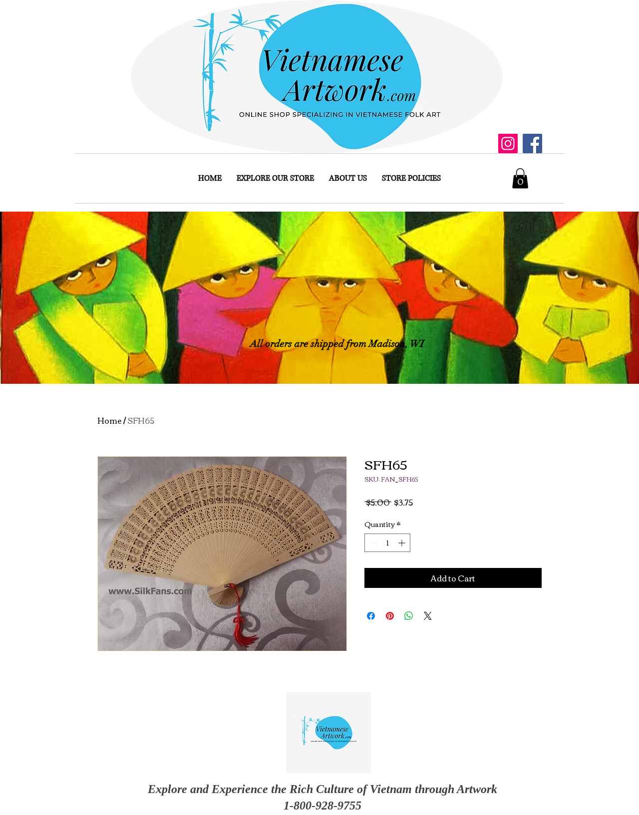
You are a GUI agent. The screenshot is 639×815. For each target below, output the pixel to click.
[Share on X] (428, 616)
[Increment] (402, 542)
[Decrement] (372, 542)
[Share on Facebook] (371, 616)
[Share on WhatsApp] (409, 616)
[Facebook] (532, 143)
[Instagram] (508, 143)
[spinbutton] (387, 542)
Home (109, 420)
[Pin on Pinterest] (390, 616)
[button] (520, 178)
